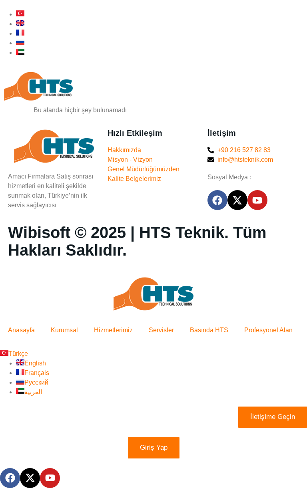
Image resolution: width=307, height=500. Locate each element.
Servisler (161, 330)
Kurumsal (64, 330)
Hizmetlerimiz (113, 330)
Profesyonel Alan (268, 330)
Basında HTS (209, 330)
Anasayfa (21, 330)
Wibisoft (39, 232)
